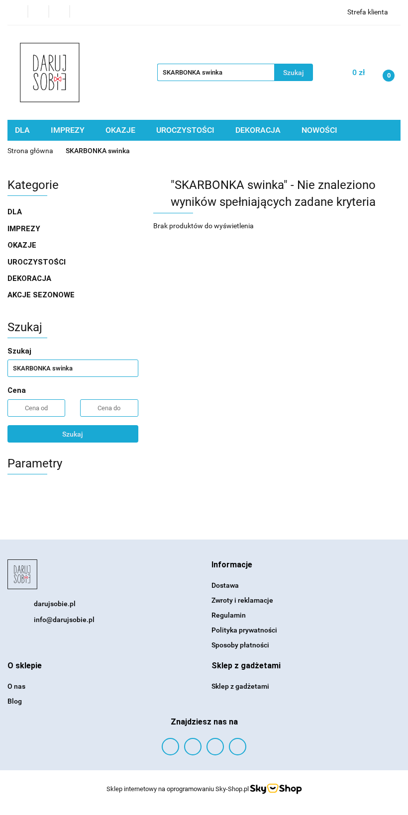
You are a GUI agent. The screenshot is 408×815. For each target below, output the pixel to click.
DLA (23, 130)
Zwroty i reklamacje (242, 600)
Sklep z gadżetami (240, 686)
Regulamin (228, 615)
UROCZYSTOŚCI (186, 130)
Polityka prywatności (244, 630)
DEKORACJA (259, 130)
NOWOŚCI (319, 130)
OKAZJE (121, 130)
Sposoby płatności (240, 645)
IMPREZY (69, 130)
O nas (16, 686)
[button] (231, 565)
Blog (14, 701)
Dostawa (225, 585)
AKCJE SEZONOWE (41, 294)
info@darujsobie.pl (64, 620)
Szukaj (72, 434)
